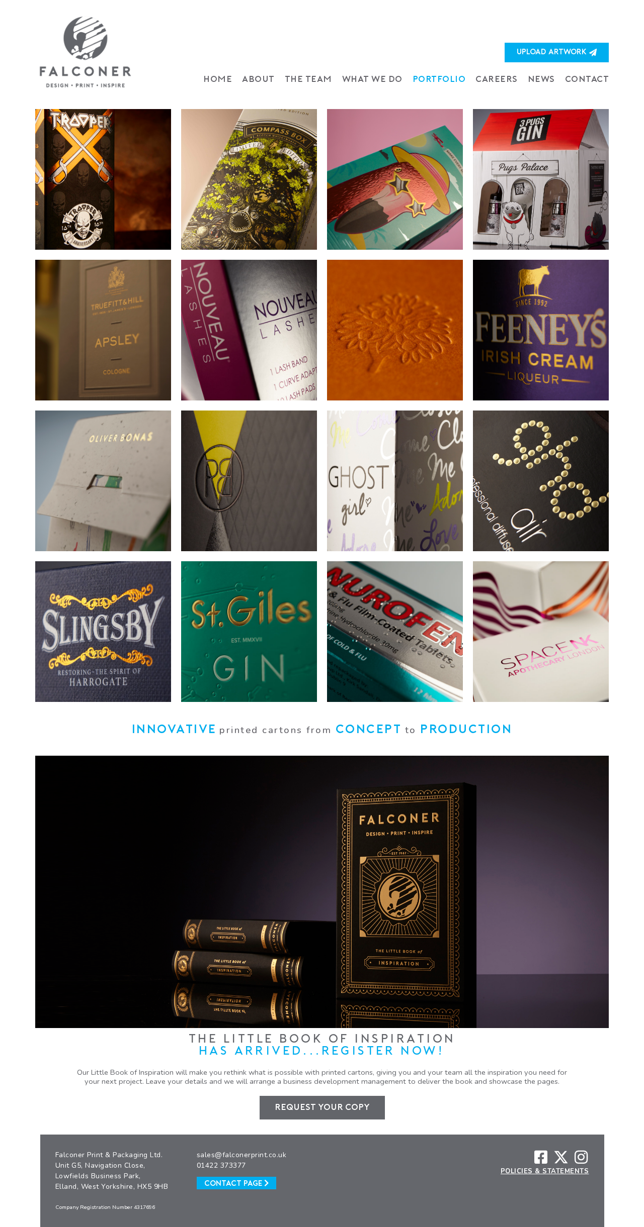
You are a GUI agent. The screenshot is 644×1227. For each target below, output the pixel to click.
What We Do (372, 79)
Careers (496, 79)
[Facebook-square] (540, 1157)
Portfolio (439, 79)
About (258, 79)
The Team (308, 79)
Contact (587, 79)
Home (217, 79)
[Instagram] (581, 1157)
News (541, 79)
